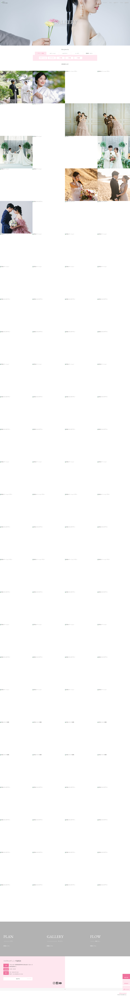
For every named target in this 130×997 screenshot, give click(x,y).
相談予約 (126, 2)
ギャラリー (105, 2)
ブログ (121, 2)
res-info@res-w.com (18, 974)
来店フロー (116, 2)
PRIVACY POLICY (123, 993)
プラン (110, 2)
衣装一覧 (99, 2)
